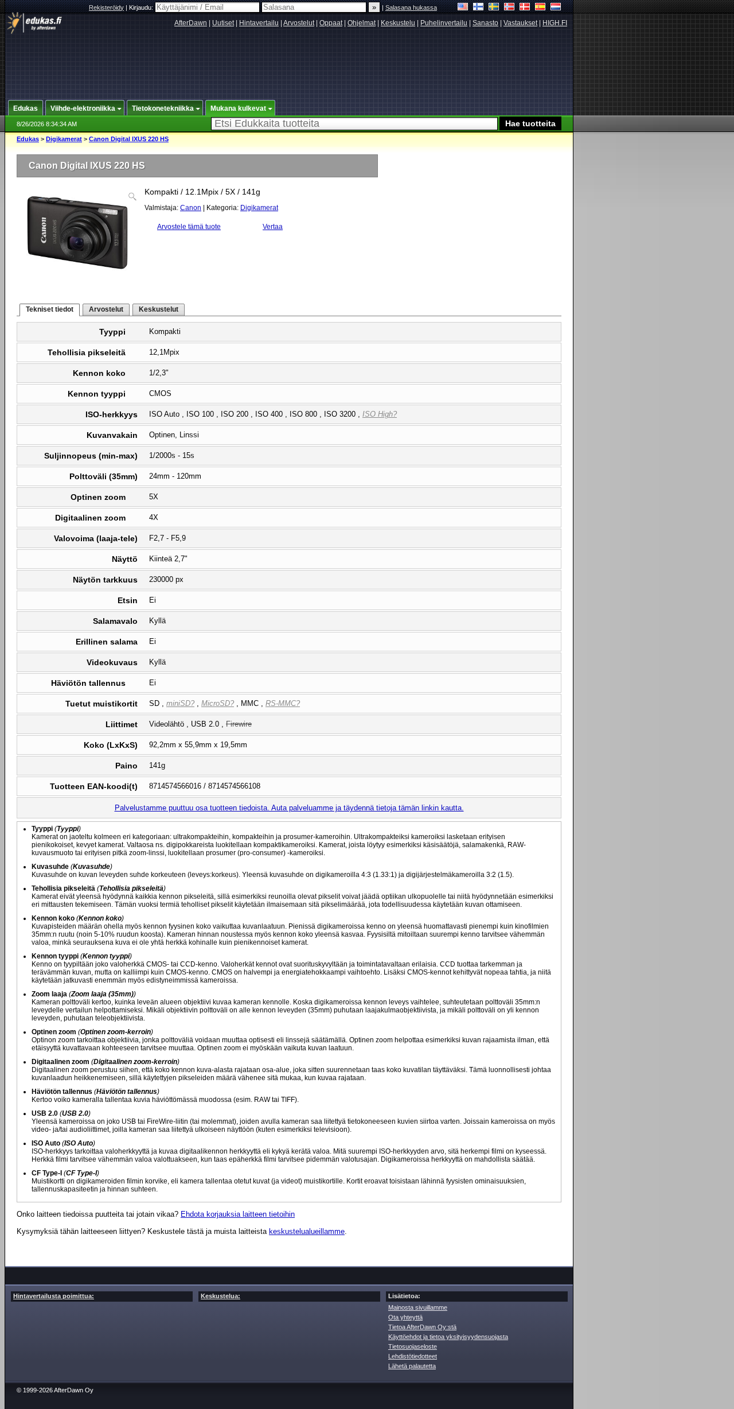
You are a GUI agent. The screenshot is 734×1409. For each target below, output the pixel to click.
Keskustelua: (220, 1295)
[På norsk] (509, 8)
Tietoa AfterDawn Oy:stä (422, 1326)
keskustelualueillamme (307, 1231)
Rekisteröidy (106, 7)
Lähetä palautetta (412, 1366)
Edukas (28, 138)
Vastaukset (520, 23)
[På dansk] (525, 8)
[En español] (540, 8)
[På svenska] (494, 8)
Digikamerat (64, 138)
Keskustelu (398, 23)
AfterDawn (190, 23)
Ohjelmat (362, 23)
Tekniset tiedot (49, 309)
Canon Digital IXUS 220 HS (129, 138)
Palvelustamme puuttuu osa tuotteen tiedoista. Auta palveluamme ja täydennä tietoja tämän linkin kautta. (289, 808)
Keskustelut (158, 309)
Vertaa (273, 227)
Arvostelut (298, 23)
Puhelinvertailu (443, 23)
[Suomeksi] (478, 8)
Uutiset (223, 23)
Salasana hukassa (411, 7)
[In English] (463, 8)
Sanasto (485, 23)
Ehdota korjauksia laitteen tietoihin (238, 1214)
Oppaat (330, 23)
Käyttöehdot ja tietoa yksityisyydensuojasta (448, 1336)
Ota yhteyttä (405, 1317)
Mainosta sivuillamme (417, 1307)
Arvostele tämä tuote (189, 227)
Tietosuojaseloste (412, 1346)
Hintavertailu (259, 23)
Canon (190, 208)
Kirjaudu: (142, 7)
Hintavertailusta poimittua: (53, 1295)
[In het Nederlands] (555, 8)
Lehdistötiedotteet (412, 1356)
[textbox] (354, 123)
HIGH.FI (554, 23)
